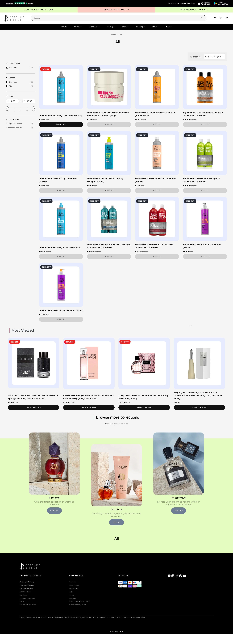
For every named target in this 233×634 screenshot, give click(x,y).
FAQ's (22, 601)
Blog (70, 592)
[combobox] (118, 18)
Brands (64, 27)
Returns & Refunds (26, 585)
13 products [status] (196, 57)
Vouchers (23, 595)
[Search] (198, 18)
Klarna (71, 595)
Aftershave (94, 27)
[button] (228, 18)
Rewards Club (74, 585)
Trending (139, 27)
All (121, 34)
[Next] (191, 325)
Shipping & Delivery (27, 582)
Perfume (77, 27)
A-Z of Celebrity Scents (77, 605)
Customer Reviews (26, 588)
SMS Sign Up (74, 588)
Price (10, 96)
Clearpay (72, 598)
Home (113, 34)
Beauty (110, 27)
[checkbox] (20, 67)
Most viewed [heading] (23, 330)
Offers (154, 27)
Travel (124, 27)
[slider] (7, 107)
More (168, 27)
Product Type (14, 63)
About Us (72, 582)
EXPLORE (54, 511)
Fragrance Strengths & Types (79, 601)
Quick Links (13, 119)
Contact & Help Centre (28, 605)
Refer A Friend (25, 592)
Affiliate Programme (27, 598)
